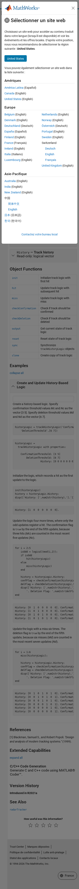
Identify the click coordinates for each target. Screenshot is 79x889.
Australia (10, 181)
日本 (7, 215)
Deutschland (12, 125)
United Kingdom (52, 165)
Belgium (9, 114)
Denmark (10, 120)
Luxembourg (12, 160)
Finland (9, 137)
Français (50, 160)
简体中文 (13, 203)
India (7, 186)
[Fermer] (73, 8)
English (49, 154)
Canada (9, 93)
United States (12, 99)
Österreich (48, 125)
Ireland (8, 148)
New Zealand (12, 192)
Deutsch (50, 148)
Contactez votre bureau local (39, 234)
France (8, 142)
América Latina (13, 87)
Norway (47, 120)
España (9, 131)
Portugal (47, 131)
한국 (7, 220)
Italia (7, 154)
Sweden (47, 137)
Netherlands (49, 114)
